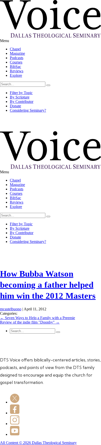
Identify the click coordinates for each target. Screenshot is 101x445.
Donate (15, 106)
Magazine (17, 53)
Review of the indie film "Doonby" (30, 322)
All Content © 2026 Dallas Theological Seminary (38, 443)
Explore (16, 75)
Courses (16, 62)
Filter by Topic (21, 93)
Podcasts (16, 58)
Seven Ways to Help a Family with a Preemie (37, 318)
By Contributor (21, 101)
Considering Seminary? (28, 110)
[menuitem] (55, 49)
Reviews (16, 71)
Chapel (15, 49)
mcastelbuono (10, 309)
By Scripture (19, 97)
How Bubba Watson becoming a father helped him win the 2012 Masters (48, 285)
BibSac (15, 67)
